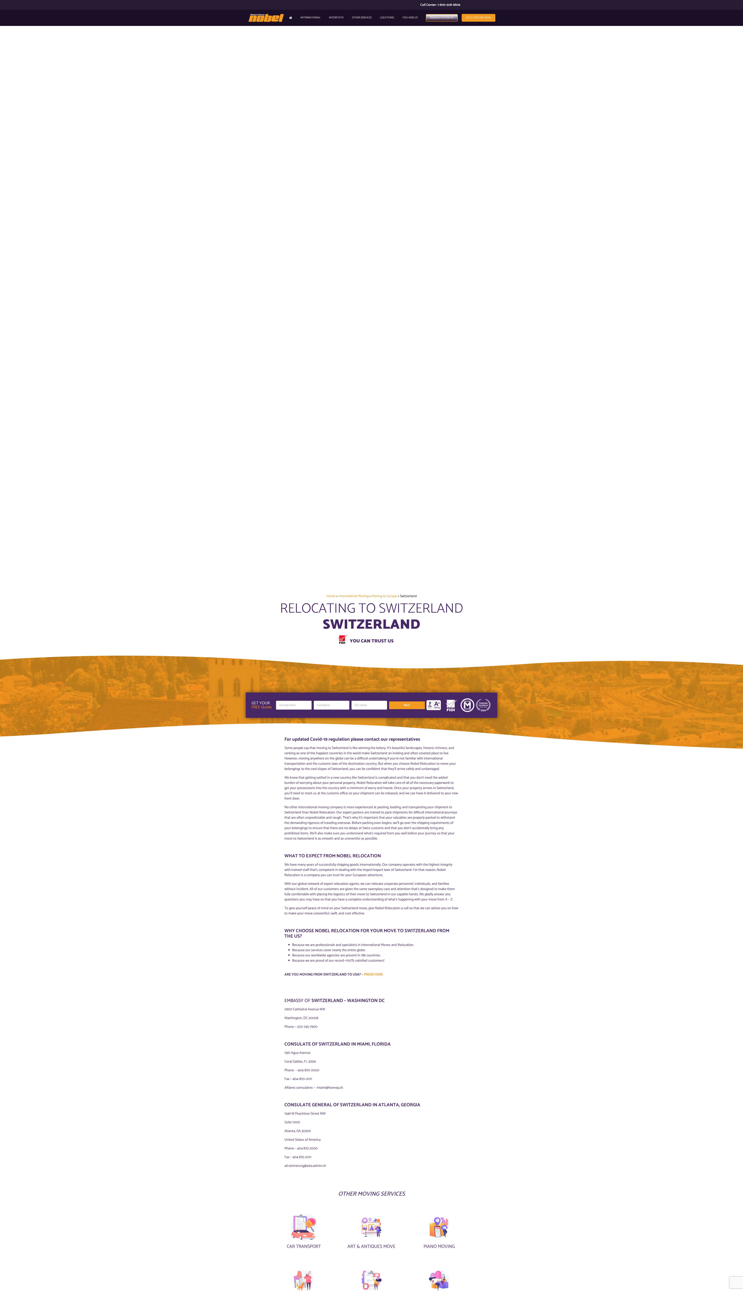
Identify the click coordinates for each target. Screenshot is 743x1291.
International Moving (353, 596)
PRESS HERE (373, 974)
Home (330, 596)
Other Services (362, 17)
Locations (387, 17)
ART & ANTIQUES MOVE (371, 1246)
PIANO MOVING (439, 1246)
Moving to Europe (384, 596)
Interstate (336, 17)
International (310, 17)
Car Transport (304, 1246)
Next (407, 705)
